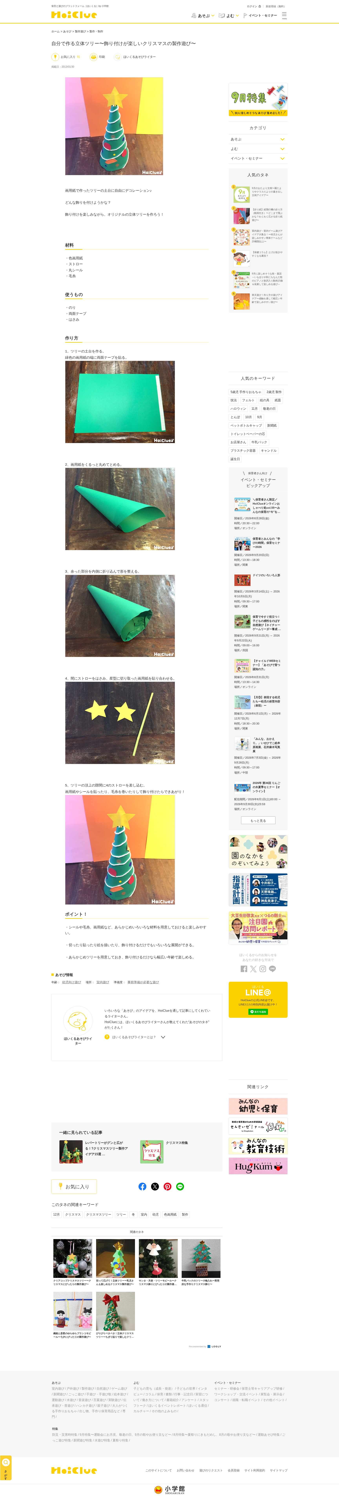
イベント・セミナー (246, 158)
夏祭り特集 (120, 1440)
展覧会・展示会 (271, 1394)
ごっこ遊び (76, 1394)
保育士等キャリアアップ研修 (262, 1388)
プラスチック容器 (243, 450)
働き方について (153, 1400)
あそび (67, 31)
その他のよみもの (164, 1411)
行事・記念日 (183, 1394)
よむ (234, 149)
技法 (234, 400)
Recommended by (198, 1346)
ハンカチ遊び (85, 1405)
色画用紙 (170, 1214)
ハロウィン (238, 408)
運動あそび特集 (269, 1434)
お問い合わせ (185, 1470)
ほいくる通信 (197, 1405)
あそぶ (236, 139)
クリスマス (73, 1214)
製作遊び (80, 31)
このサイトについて (158, 1470)
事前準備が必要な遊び (143, 982)
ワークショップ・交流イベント (236, 1394)
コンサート (222, 1400)
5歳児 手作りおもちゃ (246, 392)
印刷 (102, 56)
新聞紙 (272, 425)
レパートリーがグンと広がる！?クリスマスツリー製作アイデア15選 (106, 1148)
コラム (150, 1394)
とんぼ (235, 417)
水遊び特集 (102, 1440)
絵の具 (264, 400)
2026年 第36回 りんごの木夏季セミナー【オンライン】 (266, 787)
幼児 (155, 1214)
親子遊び (103, 1405)
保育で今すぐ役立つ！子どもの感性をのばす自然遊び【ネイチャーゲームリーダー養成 (266, 623)
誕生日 (235, 459)
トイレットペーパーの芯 (248, 434)
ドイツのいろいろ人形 (266, 575)
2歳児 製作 (274, 392)
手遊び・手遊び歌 (98, 1394)
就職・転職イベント (246, 1400)
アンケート (189, 1400)
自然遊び (103, 1388)
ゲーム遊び (119, 1388)
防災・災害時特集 (64, 1434)
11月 (255, 408)
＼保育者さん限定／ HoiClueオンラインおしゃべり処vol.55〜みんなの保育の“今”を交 (266, 505)
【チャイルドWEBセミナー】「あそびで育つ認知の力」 (267, 665)
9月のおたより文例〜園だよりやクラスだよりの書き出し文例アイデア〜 (267, 192)
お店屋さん (238, 442)
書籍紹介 (172, 1400)
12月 (56, 1214)
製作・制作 (96, 31)
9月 (259, 417)
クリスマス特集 (177, 1142)
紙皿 (278, 400)
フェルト (248, 400)
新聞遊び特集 (82, 1440)
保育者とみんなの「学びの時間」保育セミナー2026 (266, 542)
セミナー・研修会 (226, 1388)
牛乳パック (259, 442)
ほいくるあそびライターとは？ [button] (134, 1037)
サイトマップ (279, 1470)
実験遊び (114, 1400)
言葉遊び (99, 1400)
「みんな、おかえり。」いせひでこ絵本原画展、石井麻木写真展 (266, 745)
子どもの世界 (186, 1388)
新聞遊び (59, 1394)
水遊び (71, 1400)
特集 (55, 1428)
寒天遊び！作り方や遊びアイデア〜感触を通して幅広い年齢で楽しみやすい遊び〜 (267, 298)
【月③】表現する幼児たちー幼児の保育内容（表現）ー (266, 701)
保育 (160, 1394)
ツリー (121, 1214)
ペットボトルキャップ (246, 425)
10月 (248, 417)
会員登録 (234, 1470)
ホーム (55, 31)
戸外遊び (73, 1388)
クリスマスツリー (98, 1214)
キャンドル (269, 450)
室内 (144, 1214)
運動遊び (58, 1400)
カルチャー (141, 1411)
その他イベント (274, 1400)
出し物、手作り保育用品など (99, 1411)
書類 (169, 1394)
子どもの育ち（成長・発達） (153, 1388)
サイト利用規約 (254, 1470)
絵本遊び (120, 1394)
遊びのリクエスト (211, 1470)
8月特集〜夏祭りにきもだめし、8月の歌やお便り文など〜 (214, 1434)
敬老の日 (269, 408)
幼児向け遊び (71, 982)
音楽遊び (84, 1400)
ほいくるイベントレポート (167, 1405)
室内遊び (103, 982)
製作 (185, 1214)
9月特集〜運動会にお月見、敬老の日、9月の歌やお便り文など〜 (125, 1434)
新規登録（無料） (276, 6)
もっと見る (258, 820)
